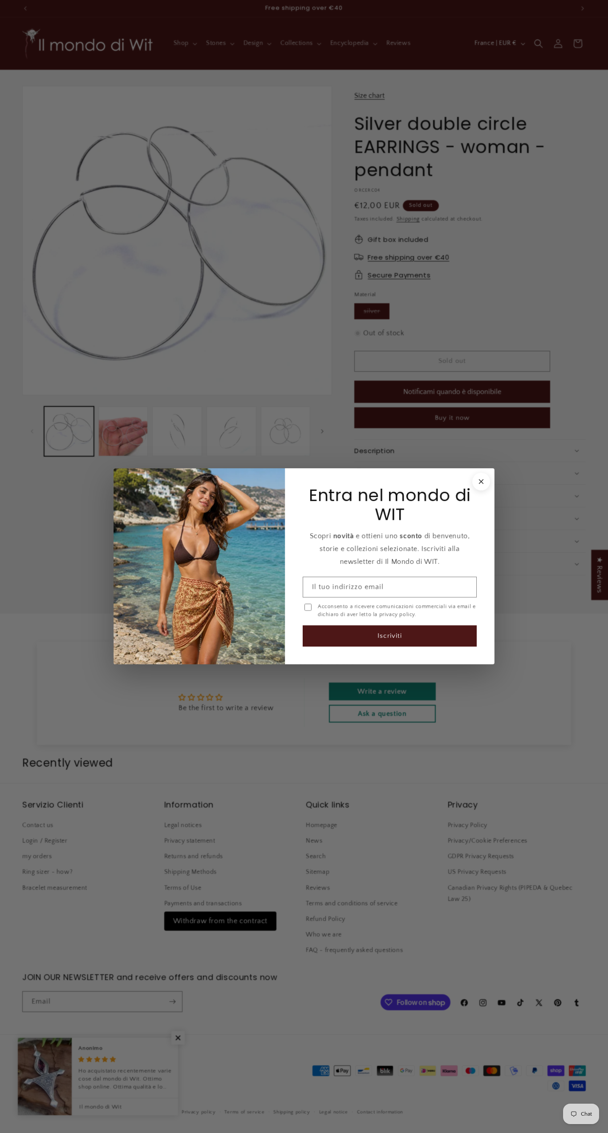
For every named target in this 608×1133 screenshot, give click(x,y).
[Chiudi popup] (481, 481)
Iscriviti (389, 636)
